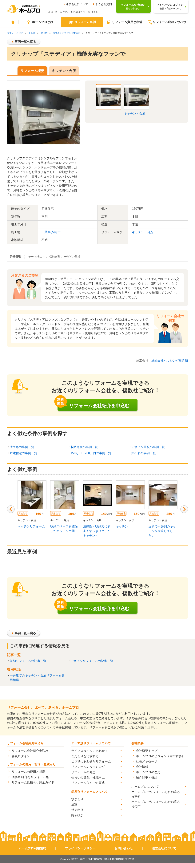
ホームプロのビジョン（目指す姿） (160, 756)
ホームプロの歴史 (148, 772)
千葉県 (31, 33)
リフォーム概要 (32, 71)
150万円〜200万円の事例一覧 (90, 453)
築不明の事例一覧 (143, 453)
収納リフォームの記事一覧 (28, 661)
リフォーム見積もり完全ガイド (33, 782)
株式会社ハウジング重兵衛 (66, 33)
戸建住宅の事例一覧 (23, 453)
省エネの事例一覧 (22, 447)
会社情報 (142, 766)
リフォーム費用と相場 (127, 22)
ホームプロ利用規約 (32, 848)
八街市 (56, 232)
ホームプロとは (42, 22)
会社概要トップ (146, 750)
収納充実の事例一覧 (84, 447)
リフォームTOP (15, 33)
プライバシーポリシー (80, 848)
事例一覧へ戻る (25, 41)
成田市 (44, 33)
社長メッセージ (146, 761)
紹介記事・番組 (146, 777)
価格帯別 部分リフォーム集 (30, 777)
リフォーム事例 (85, 22)
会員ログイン (21, 756)
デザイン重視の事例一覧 (148, 447)
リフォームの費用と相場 (28, 771)
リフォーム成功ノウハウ (169, 22)
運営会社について (77, 4)
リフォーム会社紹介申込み (30, 750)
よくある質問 (103, 4)
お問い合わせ (124, 848)
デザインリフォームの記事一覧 (91, 661)
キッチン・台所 (64, 71)
